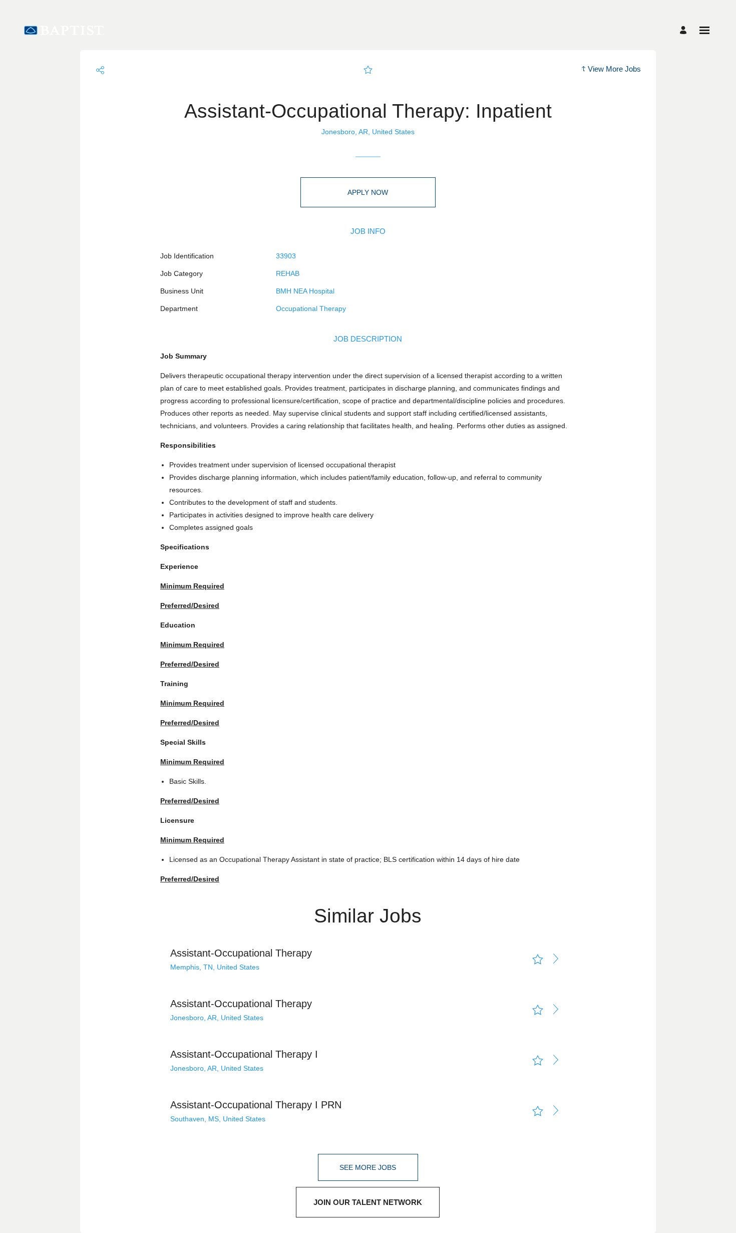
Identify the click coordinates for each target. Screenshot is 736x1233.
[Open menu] (704, 30)
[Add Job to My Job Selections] (368, 70)
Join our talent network (367, 1202)
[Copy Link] (100, 70)
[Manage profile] (684, 30)
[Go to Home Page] (64, 30)
